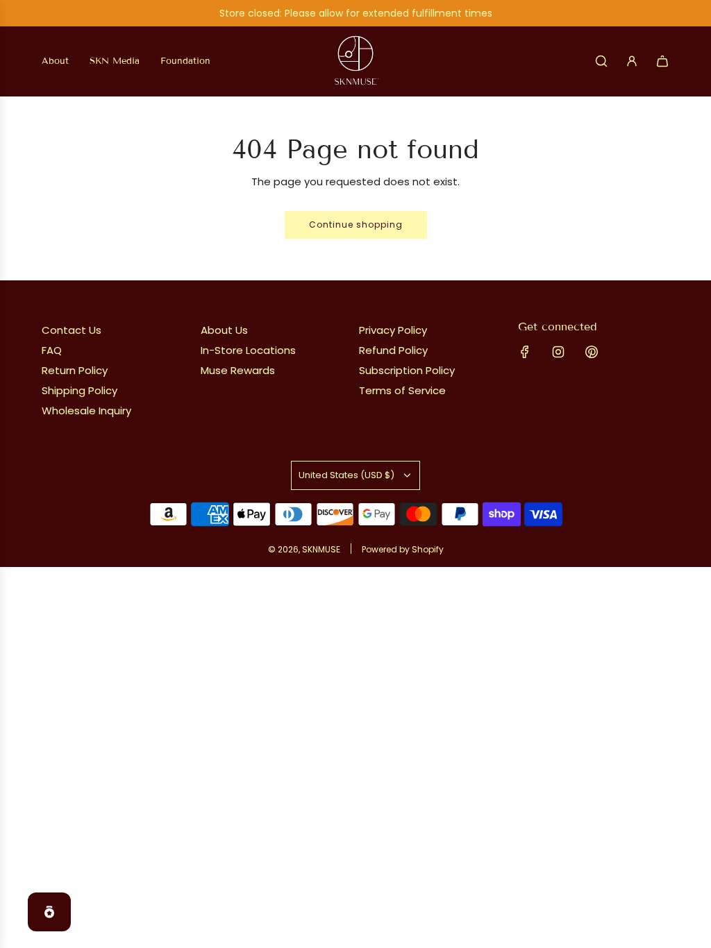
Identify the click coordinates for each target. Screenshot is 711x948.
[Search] (601, 61)
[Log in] (632, 61)
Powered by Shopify (403, 549)
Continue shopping (356, 224)
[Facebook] (525, 352)
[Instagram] (558, 352)
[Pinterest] (591, 352)
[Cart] (662, 61)
